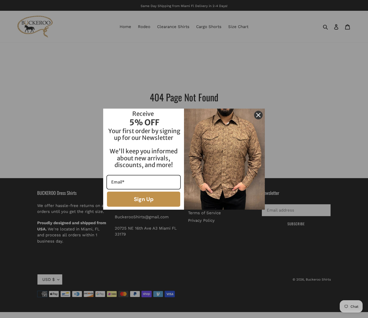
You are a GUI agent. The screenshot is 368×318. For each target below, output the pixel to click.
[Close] (258, 115)
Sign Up (144, 199)
